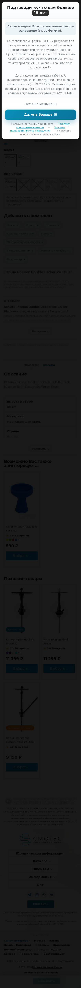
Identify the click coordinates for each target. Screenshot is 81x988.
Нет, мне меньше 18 (41, 104)
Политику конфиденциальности (43, 125)
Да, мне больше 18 (40, 114)
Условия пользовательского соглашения (37, 129)
